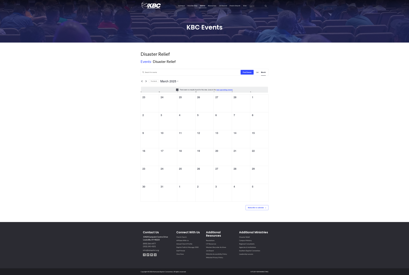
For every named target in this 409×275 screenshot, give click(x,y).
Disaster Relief (244, 237)
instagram (151, 254)
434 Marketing (262, 272)
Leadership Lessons (246, 254)
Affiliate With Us (182, 240)
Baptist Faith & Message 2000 (187, 247)
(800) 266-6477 (149, 243)
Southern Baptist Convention (249, 251)
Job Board (210, 251)
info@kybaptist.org (151, 250)
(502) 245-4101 (149, 246)
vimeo (155, 254)
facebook (144, 254)
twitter (148, 254)
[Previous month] (142, 81)
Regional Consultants (247, 244)
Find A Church (181, 237)
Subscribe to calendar (256, 207)
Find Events (247, 72)
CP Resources (211, 244)
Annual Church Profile (184, 244)
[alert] (204, 90)
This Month (154, 81)
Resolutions (210, 240)
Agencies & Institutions (247, 247)
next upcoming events (224, 90)
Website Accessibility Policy (216, 254)
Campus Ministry (245, 240)
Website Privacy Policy (214, 257)
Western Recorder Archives (216, 247)
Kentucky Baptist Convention (151, 5)
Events (146, 61)
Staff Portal (180, 251)
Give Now (180, 254)
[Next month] (146, 81)
